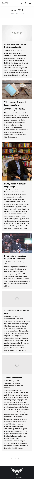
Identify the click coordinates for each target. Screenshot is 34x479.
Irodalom (11, 108)
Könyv (16, 108)
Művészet (21, 108)
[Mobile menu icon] (30, 3)
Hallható (6, 50)
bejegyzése (14, 50)
